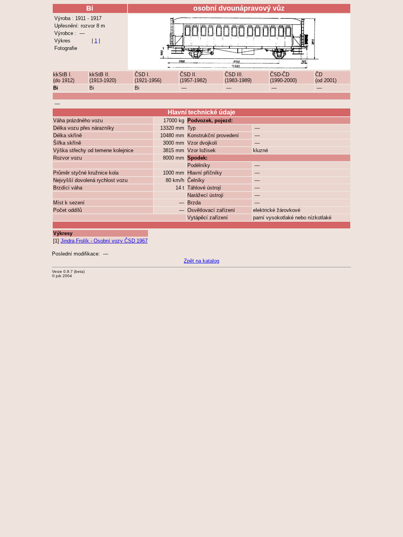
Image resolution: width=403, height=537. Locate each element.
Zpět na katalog (201, 261)
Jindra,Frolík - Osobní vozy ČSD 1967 (104, 241)
